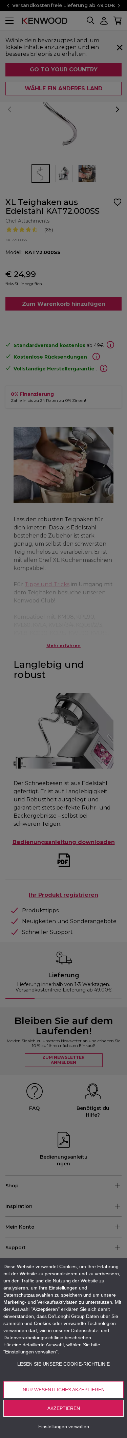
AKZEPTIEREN (63, 1408)
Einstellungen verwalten (63, 1426)
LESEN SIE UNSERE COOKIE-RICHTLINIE (63, 1364)
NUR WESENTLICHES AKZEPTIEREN (64, 1389)
